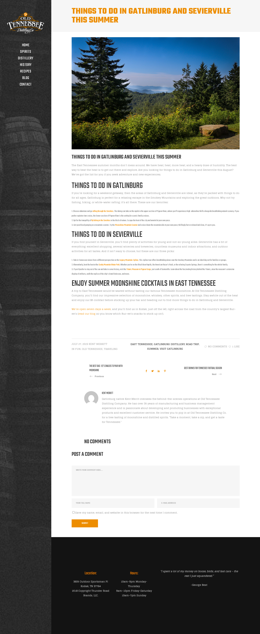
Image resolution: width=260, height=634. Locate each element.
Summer (152, 348)
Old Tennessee (92, 349)
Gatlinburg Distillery (169, 344)
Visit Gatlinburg (171, 348)
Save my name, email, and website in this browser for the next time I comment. (126, 512)
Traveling (111, 349)
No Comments (217, 346)
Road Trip (192, 344)
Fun (78, 349)
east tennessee (142, 344)
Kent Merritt (98, 344)
